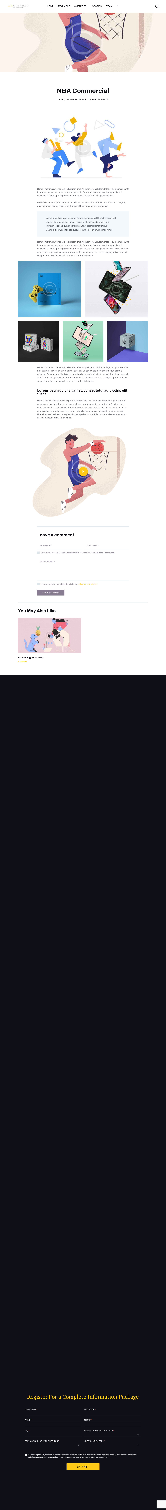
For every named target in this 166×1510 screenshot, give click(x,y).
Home (60, 99)
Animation (22, 661)
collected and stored (87, 584)
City (27, 1431)
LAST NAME (90, 1410)
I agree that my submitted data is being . (69, 584)
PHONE (88, 1420)
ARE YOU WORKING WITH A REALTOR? (42, 1441)
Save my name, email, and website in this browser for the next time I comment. (77, 552)
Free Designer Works (30, 657)
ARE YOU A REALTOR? (94, 1441)
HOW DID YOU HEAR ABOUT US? (99, 1431)
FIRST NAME (31, 1410)
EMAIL (28, 1420)
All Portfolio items (75, 99)
